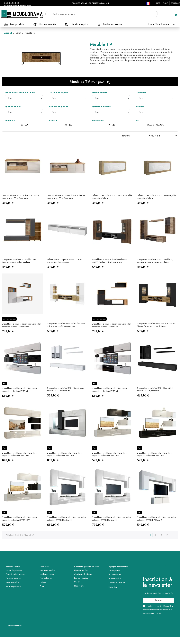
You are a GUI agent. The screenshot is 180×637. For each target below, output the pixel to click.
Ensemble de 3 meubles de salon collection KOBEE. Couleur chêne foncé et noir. (109, 261)
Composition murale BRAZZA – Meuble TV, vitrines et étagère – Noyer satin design (155, 261)
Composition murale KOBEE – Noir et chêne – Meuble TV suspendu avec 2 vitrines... (156, 325)
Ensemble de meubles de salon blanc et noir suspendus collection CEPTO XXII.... (65, 454)
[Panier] (175, 14)
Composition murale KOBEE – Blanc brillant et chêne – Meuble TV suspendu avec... (66, 325)
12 (167, 535)
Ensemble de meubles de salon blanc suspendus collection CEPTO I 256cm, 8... (111, 518)
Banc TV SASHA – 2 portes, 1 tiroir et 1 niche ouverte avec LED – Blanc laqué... (66, 197)
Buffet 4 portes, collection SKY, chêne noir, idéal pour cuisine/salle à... (156, 197)
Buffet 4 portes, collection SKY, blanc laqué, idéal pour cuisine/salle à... (112, 197)
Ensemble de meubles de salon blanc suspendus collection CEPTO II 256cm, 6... (156, 518)
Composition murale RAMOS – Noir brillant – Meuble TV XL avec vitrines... (156, 389)
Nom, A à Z (163, 135)
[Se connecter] (165, 14)
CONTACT (175, 3)
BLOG (165, 3)
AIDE (158, 3)
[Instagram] (162, 568)
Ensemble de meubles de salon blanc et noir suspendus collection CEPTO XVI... (20, 454)
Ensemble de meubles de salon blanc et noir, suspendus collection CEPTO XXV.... (110, 454)
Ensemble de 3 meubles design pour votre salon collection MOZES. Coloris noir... (111, 325)
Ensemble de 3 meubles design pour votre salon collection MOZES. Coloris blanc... (21, 325)
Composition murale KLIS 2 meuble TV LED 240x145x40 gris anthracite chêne (20, 261)
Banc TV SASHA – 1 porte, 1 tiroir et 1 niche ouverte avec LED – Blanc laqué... (20, 197)
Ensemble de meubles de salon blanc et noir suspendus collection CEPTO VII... (20, 390)
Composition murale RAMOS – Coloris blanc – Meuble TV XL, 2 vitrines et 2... (66, 389)
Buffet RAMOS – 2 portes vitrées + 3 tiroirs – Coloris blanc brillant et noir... (65, 261)
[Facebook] (154, 568)
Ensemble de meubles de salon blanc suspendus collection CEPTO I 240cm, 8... (66, 518)
